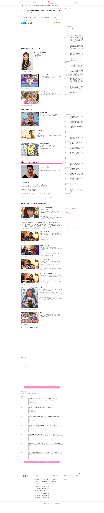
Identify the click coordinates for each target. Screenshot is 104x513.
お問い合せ (55, 479)
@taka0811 (38, 197)
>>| (44, 333)
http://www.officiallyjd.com (27, 71)
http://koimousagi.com (26, 324)
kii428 (71, 52)
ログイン (80, 2)
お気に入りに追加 (58, 22)
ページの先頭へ (79, 473)
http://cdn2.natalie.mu (26, 140)
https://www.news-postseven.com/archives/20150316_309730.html (35, 228)
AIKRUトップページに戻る (42, 387)
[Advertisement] (32, 35)
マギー (30, 420)
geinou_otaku (31, 402)
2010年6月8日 (35, 194)
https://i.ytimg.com (26, 157)
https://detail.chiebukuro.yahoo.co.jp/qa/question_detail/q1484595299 (36, 186)
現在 (26, 393)
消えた (35, 393)
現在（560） (52, 8)
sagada (30, 429)
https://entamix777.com (26, 219)
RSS (78, 475)
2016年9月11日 (32, 190)
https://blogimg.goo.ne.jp (27, 88)
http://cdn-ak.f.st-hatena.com (27, 105)
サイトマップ (55, 483)
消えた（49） (60, 8)
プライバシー (66, 481)
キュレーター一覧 (56, 477)
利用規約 (54, 481)
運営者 (65, 479)
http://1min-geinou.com (26, 242)
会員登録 (75, 2)
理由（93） (56, 8)
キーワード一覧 (67, 477)
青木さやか (31, 393)
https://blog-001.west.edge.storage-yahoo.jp (30, 309)
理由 (23, 393)
